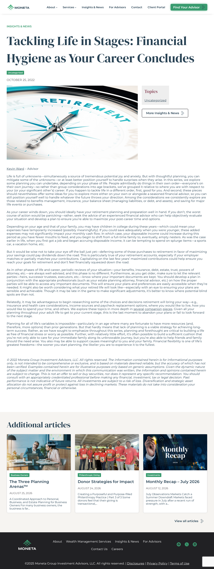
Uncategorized (15, 72)
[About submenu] (57, 7)
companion (153, 309)
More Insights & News (162, 113)
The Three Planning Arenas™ (29, 484)
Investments (153, 475)
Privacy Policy (157, 563)
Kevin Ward (15, 168)
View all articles (186, 521)
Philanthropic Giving (89, 475)
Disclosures (135, 563)
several (139, 309)
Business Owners (19, 475)
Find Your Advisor (186, 7)
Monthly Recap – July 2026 (172, 481)
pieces (167, 309)
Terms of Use (179, 563)
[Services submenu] (75, 7)
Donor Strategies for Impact (106, 481)
